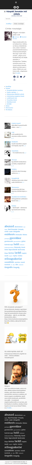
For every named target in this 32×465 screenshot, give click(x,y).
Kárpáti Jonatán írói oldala (19, 461)
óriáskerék (21, 264)
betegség (20, 229)
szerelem (17, 262)
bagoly (6, 229)
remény (20, 256)
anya (24, 226)
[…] (20, 127)
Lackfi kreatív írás (12, 98)
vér (11, 264)
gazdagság (7, 238)
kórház (11, 253)
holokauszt (22, 244)
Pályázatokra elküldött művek (15, 94)
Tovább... (9, 408)
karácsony (21, 250)
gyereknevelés (9, 241)
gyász (23, 241)
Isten (6, 250)
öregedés (9, 267)
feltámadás (18, 234)
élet (17, 264)
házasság (17, 247)
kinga (6, 253)
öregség (16, 267)
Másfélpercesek (11, 102)
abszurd (9, 226)
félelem (25, 234)
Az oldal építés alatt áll (14, 351)
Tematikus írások (12, 100)
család (11, 231)
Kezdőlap (9, 23)
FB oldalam (9, 109)
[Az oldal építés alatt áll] (16, 338)
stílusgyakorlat (13, 258)
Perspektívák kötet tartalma (15, 90)
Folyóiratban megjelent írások (15, 96)
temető (23, 262)
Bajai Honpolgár (13, 229)
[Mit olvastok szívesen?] (16, 293)
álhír (14, 264)
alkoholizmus (19, 227)
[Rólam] (16, 372)
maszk (6, 256)
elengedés (16, 231)
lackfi (18, 252)
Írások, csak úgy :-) (12, 92)
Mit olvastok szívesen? (14, 307)
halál (16, 244)
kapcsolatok (13, 250)
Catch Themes (24, 463)
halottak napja (9, 244)
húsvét (23, 247)
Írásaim (8, 88)
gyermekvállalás (17, 241)
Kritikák (9, 104)
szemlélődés (9, 262)
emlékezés (10, 234)
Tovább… (18, 73)
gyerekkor (15, 238)
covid (6, 231)
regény (15, 256)
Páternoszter (9, 108)
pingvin (10, 255)
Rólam (7, 106)
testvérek (7, 264)
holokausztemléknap (9, 247)
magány (24, 253)
